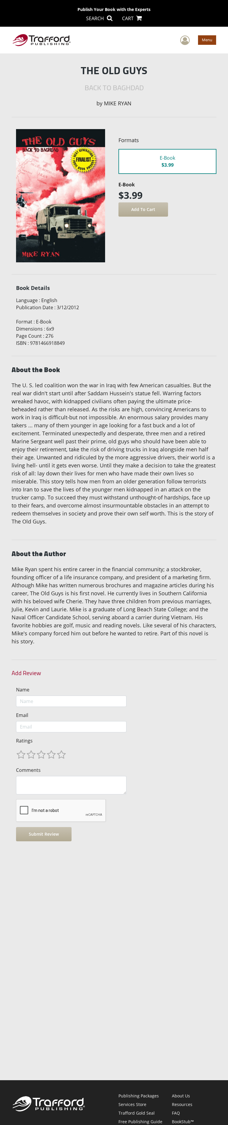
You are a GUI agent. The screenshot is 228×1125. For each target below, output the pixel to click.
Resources (182, 1104)
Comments (28, 770)
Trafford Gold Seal (136, 1113)
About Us (181, 1096)
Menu (207, 39)
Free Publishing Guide (140, 1121)
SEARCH (95, 18)
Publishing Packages (138, 1096)
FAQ (176, 1113)
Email (22, 715)
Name (22, 689)
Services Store (132, 1104)
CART (128, 18)
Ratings (24, 740)
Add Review (26, 673)
